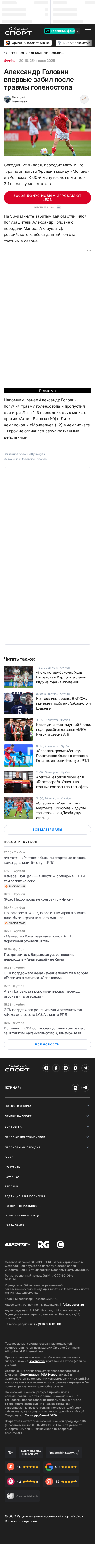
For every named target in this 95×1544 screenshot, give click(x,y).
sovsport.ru (37, 1361)
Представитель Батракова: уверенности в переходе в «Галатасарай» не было (39, 957)
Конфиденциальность (23, 1205)
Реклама (12, 1186)
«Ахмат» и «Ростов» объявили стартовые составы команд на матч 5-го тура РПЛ (45, 860)
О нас (9, 1157)
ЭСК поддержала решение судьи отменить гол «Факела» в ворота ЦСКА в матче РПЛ (43, 1012)
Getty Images (29, 1374)
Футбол (10, 60)
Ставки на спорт (18, 1116)
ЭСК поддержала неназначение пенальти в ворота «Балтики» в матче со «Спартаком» (46, 975)
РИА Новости (51, 1374)
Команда (12, 1176)
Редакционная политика (25, 1196)
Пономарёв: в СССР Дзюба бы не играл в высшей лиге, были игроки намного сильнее (45, 915)
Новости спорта (18, 1105)
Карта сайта (14, 1225)
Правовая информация (23, 1215)
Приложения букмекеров (25, 1137)
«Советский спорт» (33, 459)
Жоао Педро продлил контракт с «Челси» (38, 899)
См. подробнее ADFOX (41, 1415)
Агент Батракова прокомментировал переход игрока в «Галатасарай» (42, 993)
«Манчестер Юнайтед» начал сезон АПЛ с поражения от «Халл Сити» (39, 938)
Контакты (13, 1167)
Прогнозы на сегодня (22, 1147)
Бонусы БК (13, 1126)
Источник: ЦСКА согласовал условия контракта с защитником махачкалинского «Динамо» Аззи (45, 1030)
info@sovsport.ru (72, 1304)
